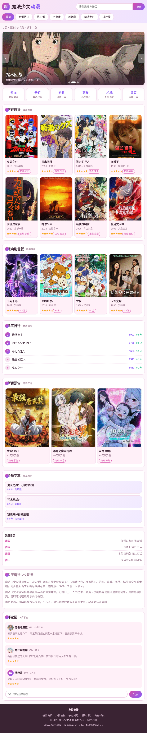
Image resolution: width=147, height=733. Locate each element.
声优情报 (60, 715)
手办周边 (73, 715)
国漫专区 (89, 16)
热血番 (41, 16)
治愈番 (57, 16)
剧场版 (72, 16)
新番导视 (100, 715)
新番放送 (24, 16)
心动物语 (85, 95)
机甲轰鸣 (109, 95)
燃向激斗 (13, 95)
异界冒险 (37, 95)
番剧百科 (47, 715)
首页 (8, 16)
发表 (135, 694)
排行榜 (106, 16)
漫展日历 (86, 715)
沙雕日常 (133, 95)
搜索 (138, 7)
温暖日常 (61, 95)
